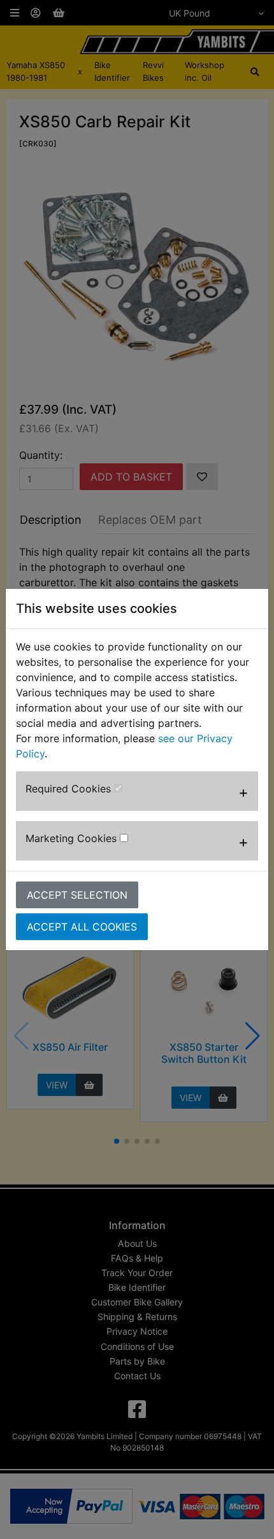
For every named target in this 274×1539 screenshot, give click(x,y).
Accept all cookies (82, 926)
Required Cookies (69, 788)
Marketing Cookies (72, 838)
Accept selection (77, 895)
